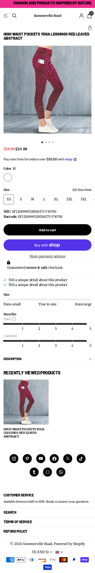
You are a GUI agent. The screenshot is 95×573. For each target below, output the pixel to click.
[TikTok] (81, 458)
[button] (88, 28)
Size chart (84, 190)
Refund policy (15, 531)
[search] (14, 16)
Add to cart (47, 230)
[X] (67, 458)
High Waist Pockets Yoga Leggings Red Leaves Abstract (24, 433)
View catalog (6, 16)
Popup (14, 319)
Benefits (10, 314)
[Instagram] (14, 458)
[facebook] (54, 458)
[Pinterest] (27, 458)
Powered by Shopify (69, 544)
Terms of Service (18, 522)
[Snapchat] (47, 472)
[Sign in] (81, 15)
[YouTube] (40, 458)
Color (9, 169)
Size (47, 190)
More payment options (47, 256)
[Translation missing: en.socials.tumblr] (34, 472)
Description (12, 359)
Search (10, 512)
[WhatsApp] (60, 472)
